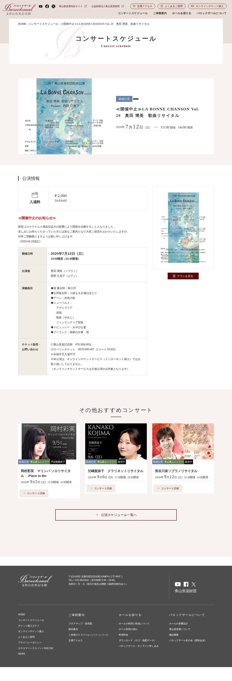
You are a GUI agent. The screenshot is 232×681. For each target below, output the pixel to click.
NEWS (21, 653)
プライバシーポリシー (30, 642)
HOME (22, 23)
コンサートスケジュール (133, 13)
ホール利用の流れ (128, 629)
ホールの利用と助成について (134, 623)
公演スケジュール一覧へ (119, 515)
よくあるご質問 (174, 6)
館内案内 (73, 629)
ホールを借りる (181, 13)
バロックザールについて (212, 13)
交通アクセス (144, 6)
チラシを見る (185, 276)
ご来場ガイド (88, 634)
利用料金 (123, 634)
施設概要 (174, 634)
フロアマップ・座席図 (80, 623)
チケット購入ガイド (28, 625)
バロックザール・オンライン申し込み (139, 646)
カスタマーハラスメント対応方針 (35, 648)
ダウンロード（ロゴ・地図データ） (137, 640)
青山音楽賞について (179, 629)
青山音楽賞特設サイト (70, 6)
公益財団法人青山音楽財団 (105, 6)
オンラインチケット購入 (210, 6)
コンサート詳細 (36, 493)
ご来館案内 (160, 13)
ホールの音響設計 (178, 623)
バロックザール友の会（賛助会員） (188, 640)
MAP (118, 576)
